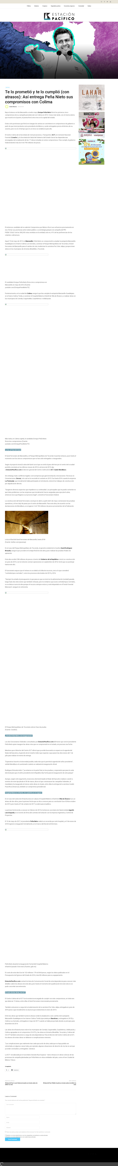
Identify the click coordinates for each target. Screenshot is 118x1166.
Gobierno (36, 6)
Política (29, 6)
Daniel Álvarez (13, 106)
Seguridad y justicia (55, 6)
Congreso (44, 6)
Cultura (89, 6)
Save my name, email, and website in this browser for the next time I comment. (28, 1132)
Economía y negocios (69, 6)
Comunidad (81, 6)
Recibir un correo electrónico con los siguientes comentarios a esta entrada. (27, 1135)
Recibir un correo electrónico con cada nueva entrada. (21, 1137)
